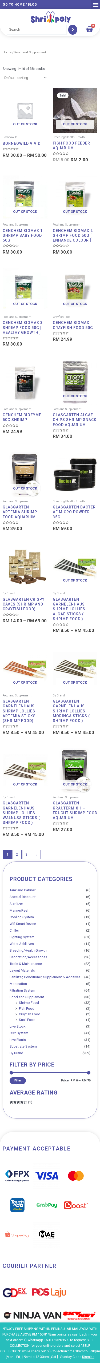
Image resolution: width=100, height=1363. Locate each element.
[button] (95, 4)
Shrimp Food (29, 1003)
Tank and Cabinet (23, 890)
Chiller (14, 930)
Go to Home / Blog (20, 4)
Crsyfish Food (29, 1014)
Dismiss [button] (88, 1357)
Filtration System (22, 990)
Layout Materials (22, 970)
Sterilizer (16, 904)
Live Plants (18, 1040)
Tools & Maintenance (26, 964)
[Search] (72, 30)
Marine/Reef (19, 910)
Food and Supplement (27, 997)
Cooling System (22, 917)
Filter (17, 1080)
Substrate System (23, 1046)
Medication (18, 984)
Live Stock (17, 1026)
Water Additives (22, 944)
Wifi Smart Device (23, 924)
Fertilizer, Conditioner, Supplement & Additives (45, 977)
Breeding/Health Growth (28, 950)
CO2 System (19, 1033)
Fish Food (26, 1009)
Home (7, 52)
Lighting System (22, 937)
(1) (21, 1102)
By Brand (16, 1053)
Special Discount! (23, 897)
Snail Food (27, 1020)
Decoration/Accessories (28, 957)
